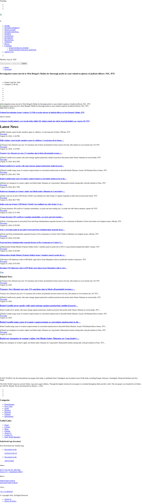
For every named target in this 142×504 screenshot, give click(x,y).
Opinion (7, 431)
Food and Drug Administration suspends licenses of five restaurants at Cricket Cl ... (31, 242)
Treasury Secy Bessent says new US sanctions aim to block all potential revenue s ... (31, 153)
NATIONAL (9, 36)
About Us (7, 433)
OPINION (8, 42)
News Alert (8, 406)
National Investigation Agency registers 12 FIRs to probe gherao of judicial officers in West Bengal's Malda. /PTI (42, 112)
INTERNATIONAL (11, 32)
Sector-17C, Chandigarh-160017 (11, 472)
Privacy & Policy (10, 501)
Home (6, 67)
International (8, 416)
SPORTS (7, 34)
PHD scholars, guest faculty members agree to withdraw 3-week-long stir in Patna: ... (32, 140)
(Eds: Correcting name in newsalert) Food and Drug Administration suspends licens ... (32, 230)
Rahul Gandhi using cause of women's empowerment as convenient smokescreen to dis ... (33, 179)
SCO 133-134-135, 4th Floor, (10, 470)
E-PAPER (8, 46)
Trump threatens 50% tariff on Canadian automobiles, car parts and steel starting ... (31, 217)
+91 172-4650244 (6, 492)
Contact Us (8, 435)
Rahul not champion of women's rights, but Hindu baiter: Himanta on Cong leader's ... (32, 191)
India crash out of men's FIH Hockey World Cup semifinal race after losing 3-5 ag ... (31, 204)
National (7, 414)
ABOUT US (9, 52)
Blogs (6, 429)
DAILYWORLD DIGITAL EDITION (22, 50)
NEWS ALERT (10, 30)
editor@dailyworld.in (7, 481)
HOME (7, 26)
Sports (6, 408)
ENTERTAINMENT (12, 28)
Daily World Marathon (12, 437)
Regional (7, 412)
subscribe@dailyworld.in (9, 483)
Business (7, 410)
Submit (24, 63)
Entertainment (9, 404)
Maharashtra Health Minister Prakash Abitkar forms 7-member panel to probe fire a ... (33, 255)
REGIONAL (9, 40)
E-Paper (7, 427)
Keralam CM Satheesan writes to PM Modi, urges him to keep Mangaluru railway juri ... (33, 268)
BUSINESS (8, 38)
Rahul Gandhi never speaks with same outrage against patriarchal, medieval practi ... (32, 166)
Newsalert (8, 69)
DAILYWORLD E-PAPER (19, 48)
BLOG (6, 44)
